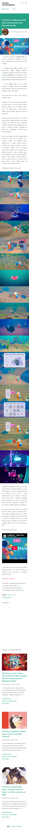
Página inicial (5, 9)
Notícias (13, 595)
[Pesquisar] (22, 3)
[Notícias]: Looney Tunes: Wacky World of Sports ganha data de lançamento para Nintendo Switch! (14, 677)
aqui (25, 583)
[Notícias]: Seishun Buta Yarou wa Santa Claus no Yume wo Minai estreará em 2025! (13, 790)
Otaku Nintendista (8, 3)
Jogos (8, 595)
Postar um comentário (9, 701)
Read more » (6, 703)
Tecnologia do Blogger (15, 826)
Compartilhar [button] (6, 597)
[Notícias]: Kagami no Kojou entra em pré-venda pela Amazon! (14, 734)
